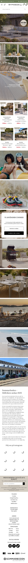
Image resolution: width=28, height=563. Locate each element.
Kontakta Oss (14, 500)
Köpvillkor (14, 501)
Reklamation (14, 503)
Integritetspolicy (14, 498)
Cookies (14, 496)
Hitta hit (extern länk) (14, 524)
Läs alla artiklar (14, 509)
